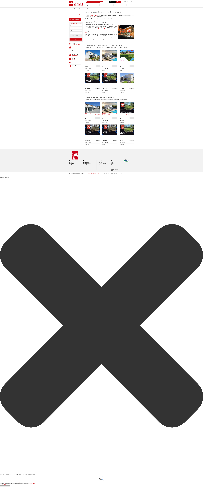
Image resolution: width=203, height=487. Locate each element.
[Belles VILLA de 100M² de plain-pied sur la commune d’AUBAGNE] (92, 107)
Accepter (2, 483)
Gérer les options (3, 482)
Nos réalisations (86, 167)
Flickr (129, 2)
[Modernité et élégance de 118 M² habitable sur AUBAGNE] (127, 77)
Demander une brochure (88, 168)
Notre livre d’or (106, 1)
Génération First (86, 162)
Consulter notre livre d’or (73, 164)
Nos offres (110, 5)
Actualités (119, 1)
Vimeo (127, 2)
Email (98, 37)
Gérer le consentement (4, 486)
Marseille (112, 165)
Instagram (132, 2)
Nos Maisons (103, 5)
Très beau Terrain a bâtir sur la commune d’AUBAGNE (75, 13)
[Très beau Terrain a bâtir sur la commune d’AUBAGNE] (92, 77)
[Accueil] (87, 5)
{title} (1, 484)
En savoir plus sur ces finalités (33, 482)
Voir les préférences (13, 483)
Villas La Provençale (76, 3)
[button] (101, 326)
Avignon (112, 163)
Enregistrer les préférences (23, 483)
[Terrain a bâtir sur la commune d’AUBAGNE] (127, 55)
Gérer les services (10, 482)
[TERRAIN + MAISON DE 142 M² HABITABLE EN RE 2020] (109, 55)
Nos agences (117, 5)
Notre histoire (71, 163)
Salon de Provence (114, 169)
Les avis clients (72, 168)
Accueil (89, 173)
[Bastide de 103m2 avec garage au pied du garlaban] (92, 55)
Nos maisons (86, 160)
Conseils (123, 5)
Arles (112, 162)
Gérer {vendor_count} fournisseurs (20, 482)
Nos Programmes (102, 164)
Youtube (125, 2)
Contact (129, 5)
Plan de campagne (114, 168)
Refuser (6, 483)
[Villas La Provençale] (75, 155)
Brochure (97, 1)
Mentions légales (93, 173)
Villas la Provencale (94, 5)
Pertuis (112, 170)
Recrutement (113, 1)
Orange (112, 167)
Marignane (113, 164)
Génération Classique (87, 163)
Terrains (100, 162)
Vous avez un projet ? (76, 19)
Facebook (123, 2)
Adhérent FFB (127, 159)
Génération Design (86, 164)
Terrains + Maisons (102, 163)
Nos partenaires (72, 165)
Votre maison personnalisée (88, 165)
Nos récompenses (72, 167)
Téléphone (87, 37)
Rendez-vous (90, 1)
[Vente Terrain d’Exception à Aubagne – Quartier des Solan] (92, 129)
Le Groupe (71, 162)
